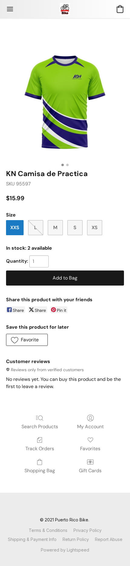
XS (95, 227)
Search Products (39, 426)
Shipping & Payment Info (32, 539)
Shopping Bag (39, 470)
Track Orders (39, 448)
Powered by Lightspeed (65, 549)
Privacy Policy (87, 530)
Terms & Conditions (48, 530)
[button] (65, 9)
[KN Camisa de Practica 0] (65, 101)
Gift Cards (90, 470)
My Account (90, 426)
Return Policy (76, 539)
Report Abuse (108, 539)
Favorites (90, 448)
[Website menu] (10, 9)
